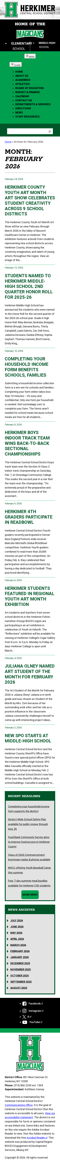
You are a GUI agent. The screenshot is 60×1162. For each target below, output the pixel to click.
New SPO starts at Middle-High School (28, 738)
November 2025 (20, 969)
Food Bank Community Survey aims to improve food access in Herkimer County (29, 842)
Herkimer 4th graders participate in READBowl (28, 517)
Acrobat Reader (36, 1137)
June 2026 (16, 926)
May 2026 (16, 932)
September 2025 (21, 981)
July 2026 (16, 920)
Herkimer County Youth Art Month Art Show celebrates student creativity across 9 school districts (30, 200)
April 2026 (17, 938)
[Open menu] (30, 56)
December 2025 (20, 963)
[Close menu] (15, 64)
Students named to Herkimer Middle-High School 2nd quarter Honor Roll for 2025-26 (29, 286)
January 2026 (19, 957)
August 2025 (18, 987)
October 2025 (19, 975)
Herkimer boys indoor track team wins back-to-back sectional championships (27, 443)
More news (30, 894)
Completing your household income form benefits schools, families (26, 366)
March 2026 (18, 944)
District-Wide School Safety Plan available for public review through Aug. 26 (28, 824)
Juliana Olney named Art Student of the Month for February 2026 (30, 674)
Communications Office (19, 1105)
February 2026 (20, 951)
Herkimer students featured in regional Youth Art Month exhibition (29, 596)
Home (19, 71)
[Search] (49, 131)
